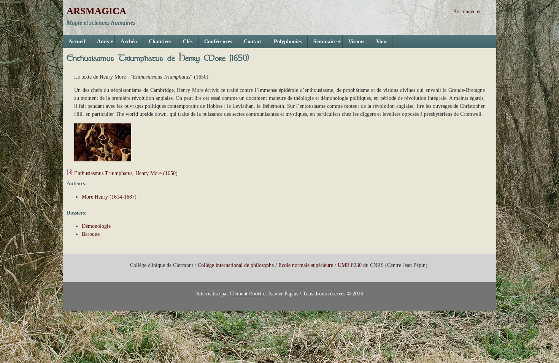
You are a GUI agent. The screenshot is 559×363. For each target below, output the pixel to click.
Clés (187, 41)
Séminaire (322, 43)
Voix (381, 41)
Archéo (129, 41)
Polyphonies (288, 41)
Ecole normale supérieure (305, 265)
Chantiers (160, 41)
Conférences (218, 41)
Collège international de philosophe (236, 265)
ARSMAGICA (96, 11)
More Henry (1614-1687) (109, 197)
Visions (356, 41)
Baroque (91, 234)
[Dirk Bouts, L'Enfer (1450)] (102, 160)
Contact (253, 41)
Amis (100, 43)
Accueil (76, 41)
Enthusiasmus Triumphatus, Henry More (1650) (126, 173)
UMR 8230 (350, 265)
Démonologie (96, 226)
